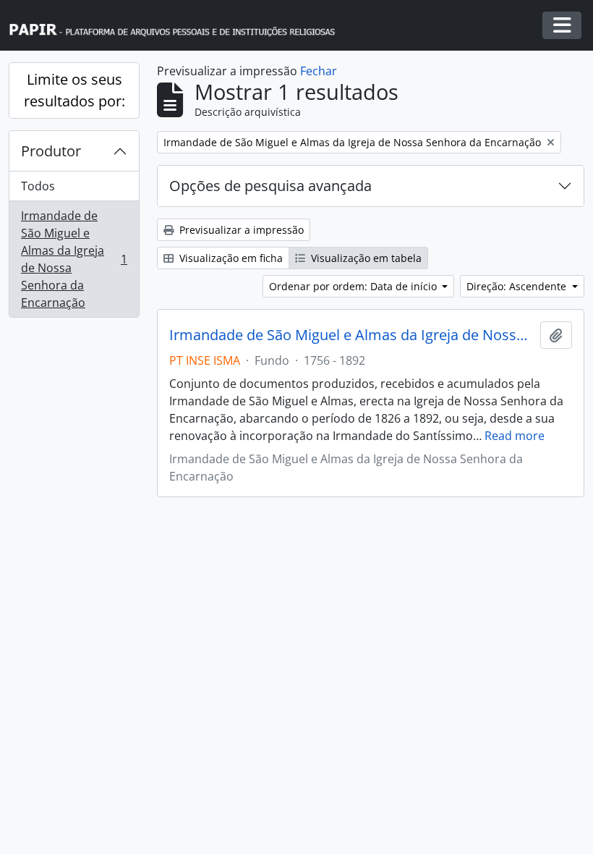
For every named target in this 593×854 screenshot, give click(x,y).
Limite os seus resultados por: (74, 90)
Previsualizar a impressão (240, 230)
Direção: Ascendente (517, 286)
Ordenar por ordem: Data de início (354, 286)
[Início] (179, 25)
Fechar (318, 71)
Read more (515, 436)
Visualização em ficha (229, 258)
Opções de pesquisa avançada (270, 185)
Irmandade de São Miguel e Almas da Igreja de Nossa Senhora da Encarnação (73, 259)
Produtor (51, 151)
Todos (38, 186)
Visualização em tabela (365, 258)
